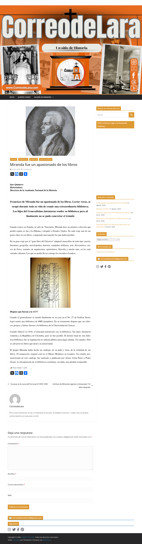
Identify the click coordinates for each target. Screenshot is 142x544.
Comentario (13, 443)
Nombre (12, 474)
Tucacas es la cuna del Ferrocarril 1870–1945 (29, 384)
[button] (52, 97)
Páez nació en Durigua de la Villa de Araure (112, 218)
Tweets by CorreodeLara (105, 252)
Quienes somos (24, 97)
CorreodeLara (27, 169)
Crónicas (13, 159)
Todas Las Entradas (45, 159)
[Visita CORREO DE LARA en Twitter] (101, 267)
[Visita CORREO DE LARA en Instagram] (97, 267)
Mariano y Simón (102, 209)
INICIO (12, 97)
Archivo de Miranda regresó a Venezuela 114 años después (71, 385)
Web (10, 495)
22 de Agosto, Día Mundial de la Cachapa (111, 203)
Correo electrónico (16, 484)
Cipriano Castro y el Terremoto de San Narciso (113, 212)
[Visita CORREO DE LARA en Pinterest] (109, 267)
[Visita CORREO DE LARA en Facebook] (105, 267)
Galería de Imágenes (42, 97)
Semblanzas (33, 159)
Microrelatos (23, 159)
